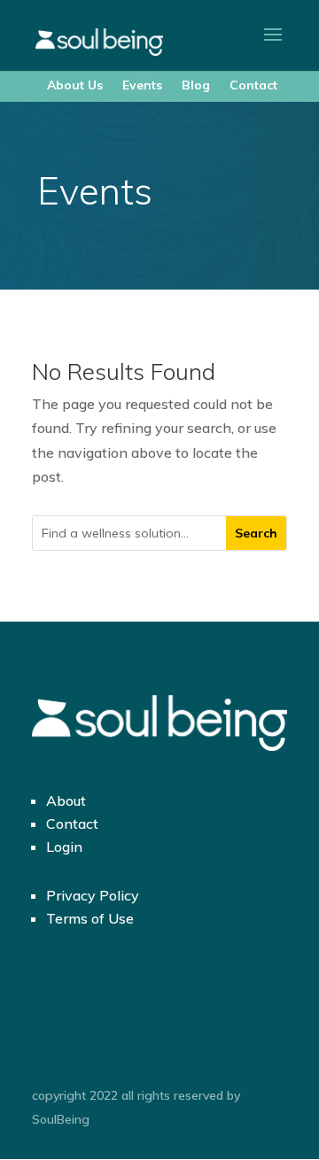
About (66, 800)
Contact (253, 85)
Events (142, 85)
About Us (75, 85)
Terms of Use (90, 918)
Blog (196, 85)
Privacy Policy (92, 895)
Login (64, 846)
